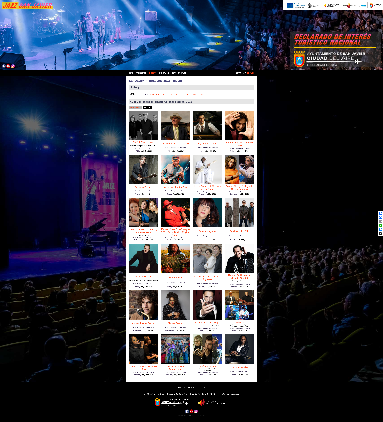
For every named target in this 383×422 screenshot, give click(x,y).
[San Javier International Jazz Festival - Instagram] (13, 66)
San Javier (164, 73)
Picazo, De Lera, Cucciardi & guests (207, 278)
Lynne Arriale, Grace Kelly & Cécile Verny (143, 231)
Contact (182, 73)
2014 (139, 94)
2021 (176, 94)
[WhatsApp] (381, 225)
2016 (152, 94)
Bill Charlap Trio (143, 276)
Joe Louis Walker (239, 367)
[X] (381, 233)
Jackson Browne (143, 187)
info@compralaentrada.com (229, 394)
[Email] (381, 221)
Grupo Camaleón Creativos (197, 415)
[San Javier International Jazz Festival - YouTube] (8, 66)
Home (131, 73)
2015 (146, 94)
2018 (164, 94)
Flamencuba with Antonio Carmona (239, 144)
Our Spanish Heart (207, 366)
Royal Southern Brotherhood (175, 368)
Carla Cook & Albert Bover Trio (143, 368)
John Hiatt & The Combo (176, 143)
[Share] (381, 213)
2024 (195, 94)
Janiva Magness (207, 231)
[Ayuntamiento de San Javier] (172, 402)
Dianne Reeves (176, 323)
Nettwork (239, 322)
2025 (201, 94)
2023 (189, 94)
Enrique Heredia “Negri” (207, 322)
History (152, 73)
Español (240, 73)
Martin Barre (175, 187)
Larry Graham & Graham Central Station (207, 187)
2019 (170, 94)
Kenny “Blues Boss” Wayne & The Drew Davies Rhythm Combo (175, 232)
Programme (135, 107)
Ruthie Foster (175, 277)
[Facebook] (381, 217)
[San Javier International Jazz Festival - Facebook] (4, 66)
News (174, 73)
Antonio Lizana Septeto (143, 323)
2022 (183, 94)
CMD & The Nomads (144, 142)
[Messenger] (381, 229)
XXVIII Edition (140, 73)
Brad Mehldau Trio (239, 231)
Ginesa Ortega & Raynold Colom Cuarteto (239, 187)
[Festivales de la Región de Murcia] (210, 402)
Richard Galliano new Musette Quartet (239, 276)
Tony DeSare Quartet (207, 143)
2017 (158, 94)
